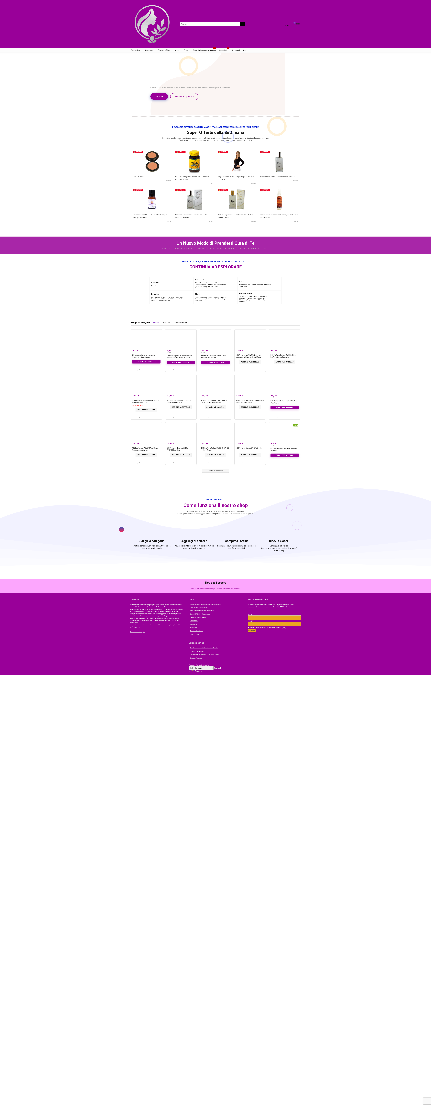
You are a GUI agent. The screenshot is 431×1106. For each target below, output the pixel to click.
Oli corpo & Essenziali (211, 283)
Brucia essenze (243, 284)
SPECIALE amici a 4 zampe (158, 300)
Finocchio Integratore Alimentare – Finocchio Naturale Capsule (192, 178)
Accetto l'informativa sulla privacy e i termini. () (267, 627)
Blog (244, 50)
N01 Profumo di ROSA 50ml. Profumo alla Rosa (277, 177)
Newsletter (193, 627)
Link (284, 627)
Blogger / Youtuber (196, 658)
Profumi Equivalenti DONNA (249, 296)
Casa (186, 50)
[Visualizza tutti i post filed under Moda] (233, 297)
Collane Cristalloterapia (220, 299)
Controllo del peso (211, 284)
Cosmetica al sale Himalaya (210, 288)
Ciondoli (222, 297)
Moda (177, 50)
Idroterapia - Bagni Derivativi (211, 286)
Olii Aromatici (267, 284)
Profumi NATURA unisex (249, 298)
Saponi (168, 300)
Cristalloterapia (222, 283)
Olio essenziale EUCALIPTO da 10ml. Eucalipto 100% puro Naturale (150, 216)
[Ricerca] (242, 24)
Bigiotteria (198, 297)
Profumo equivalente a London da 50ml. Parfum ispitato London (235, 216)
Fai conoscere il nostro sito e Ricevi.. (203, 610)
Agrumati (265, 300)
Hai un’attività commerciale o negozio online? (204, 654)
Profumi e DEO (164, 50)
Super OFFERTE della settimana (200, 614)
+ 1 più (272, 398)
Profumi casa (251, 284)
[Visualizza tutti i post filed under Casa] (277, 284)
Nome (250, 614)
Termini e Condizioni (196, 631)
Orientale (259, 298)
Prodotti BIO (160, 299)
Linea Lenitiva (166, 297)
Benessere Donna (221, 284)
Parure (211, 299)
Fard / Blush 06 (138, 177)
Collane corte (198, 300)
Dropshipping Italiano (197, 651)
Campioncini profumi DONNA (255, 300)
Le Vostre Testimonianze (198, 617)
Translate (198, 671)
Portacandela (198, 288)
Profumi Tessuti (243, 286)
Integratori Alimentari (200, 284)
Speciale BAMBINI (168, 299)
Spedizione (194, 621)
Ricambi (153, 285)
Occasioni (223, 49)
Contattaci (193, 624)
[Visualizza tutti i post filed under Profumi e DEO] (274, 297)
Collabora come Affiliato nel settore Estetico (204, 648)
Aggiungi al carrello (146, 362)
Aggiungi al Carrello (250, 362)
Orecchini (203, 299)
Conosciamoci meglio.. (137, 632)
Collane (226, 297)
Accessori (236, 50)
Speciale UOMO (178, 299)
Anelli (207, 299)
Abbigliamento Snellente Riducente (210, 297)
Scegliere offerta (180, 362)
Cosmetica (135, 50)
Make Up (159, 297)
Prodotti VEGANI (175, 297)
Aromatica (242, 301)
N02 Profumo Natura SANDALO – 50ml (249, 448)
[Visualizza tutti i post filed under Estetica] (188, 297)
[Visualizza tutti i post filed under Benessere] (231, 284)
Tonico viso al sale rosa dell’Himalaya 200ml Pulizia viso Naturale (279, 216)
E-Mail (250, 621)
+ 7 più (272, 445)
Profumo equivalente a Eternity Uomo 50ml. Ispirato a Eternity (191, 216)
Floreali (244, 300)
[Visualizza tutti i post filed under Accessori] (187, 284)
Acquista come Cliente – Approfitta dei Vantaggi (205, 604)
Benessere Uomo (199, 286)
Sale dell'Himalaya (200, 283)
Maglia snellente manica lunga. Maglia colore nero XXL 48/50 (236, 178)
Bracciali (197, 299)
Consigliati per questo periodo (204, 49)
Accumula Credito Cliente (199, 607)
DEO (240, 296)
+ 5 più (169, 352)
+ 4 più (203, 352)
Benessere (149, 50)
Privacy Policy (194, 634)
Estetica (155, 294)
